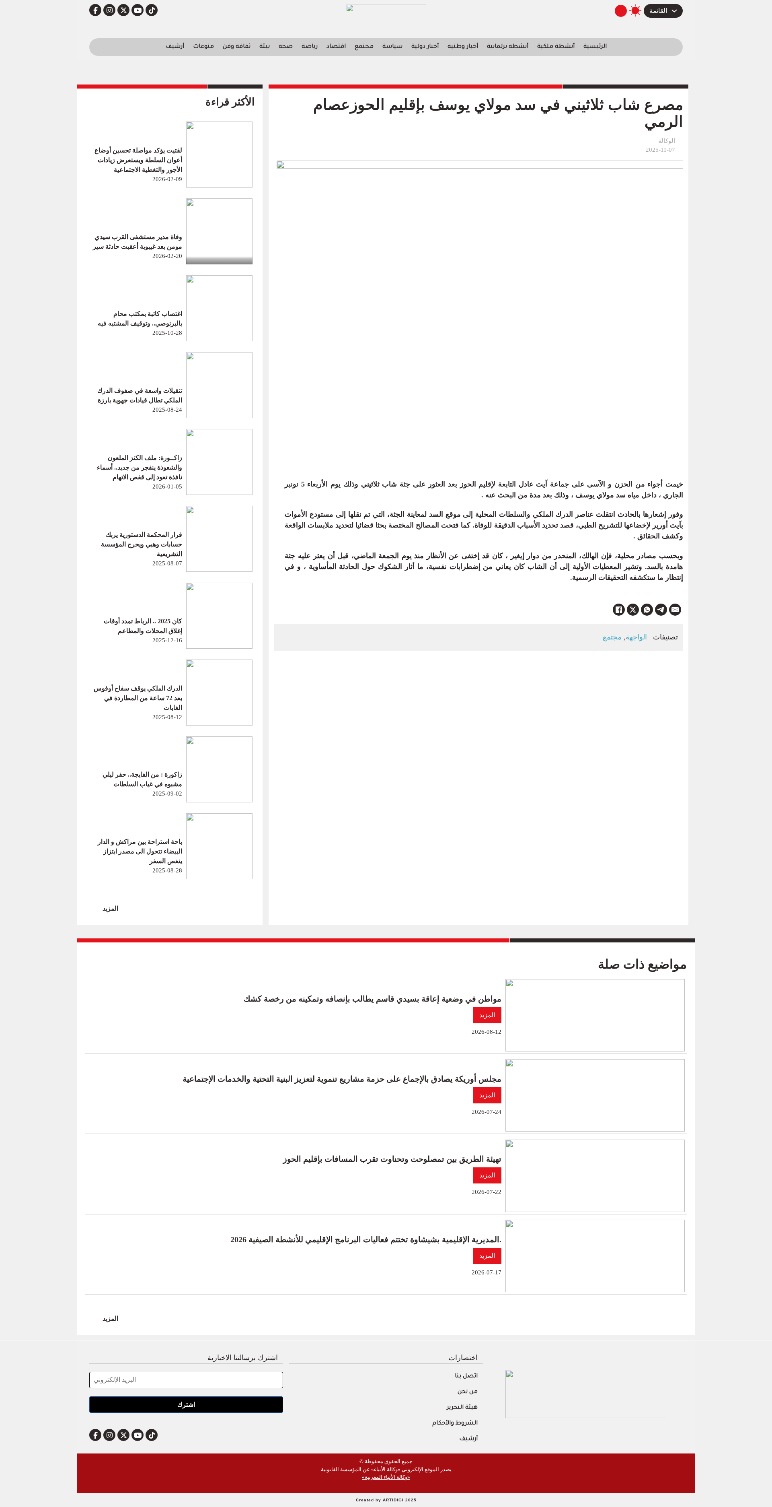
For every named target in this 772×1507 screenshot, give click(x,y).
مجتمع (364, 47)
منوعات (203, 47)
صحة (286, 47)
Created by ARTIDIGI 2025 (386, 1500)
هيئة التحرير (462, 1408)
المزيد (110, 908)
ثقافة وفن (236, 47)
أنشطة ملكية (556, 47)
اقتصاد (336, 47)
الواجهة (636, 637)
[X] (633, 610)
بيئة (264, 47)
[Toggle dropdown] (674, 11)
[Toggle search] (620, 10)
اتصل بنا (466, 1376)
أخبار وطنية (463, 47)
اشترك (186, 1404)
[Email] (675, 610)
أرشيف (175, 47)
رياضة (310, 47)
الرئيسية (595, 47)
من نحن (468, 1392)
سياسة (392, 47)
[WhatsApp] (647, 610)
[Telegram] (661, 610)
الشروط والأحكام (455, 1423)
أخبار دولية (425, 47)
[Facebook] (619, 610)
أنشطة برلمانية (507, 47)
